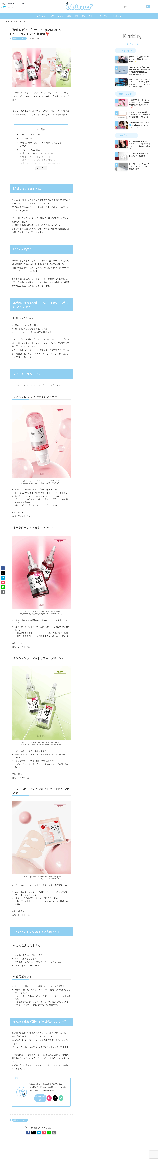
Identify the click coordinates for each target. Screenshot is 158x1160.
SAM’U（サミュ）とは (30, 134)
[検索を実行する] (148, 6)
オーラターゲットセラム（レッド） (38, 156)
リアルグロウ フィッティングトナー (39, 153)
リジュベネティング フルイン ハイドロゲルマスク (44, 163)
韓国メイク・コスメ (19, 38)
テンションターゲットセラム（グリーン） (41, 160)
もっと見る (41, 168)
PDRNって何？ (27, 138)
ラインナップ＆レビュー (31, 149)
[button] (28, 1132)
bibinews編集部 (40, 1098)
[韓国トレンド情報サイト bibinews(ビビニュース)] (79, 6)
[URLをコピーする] (54, 1132)
